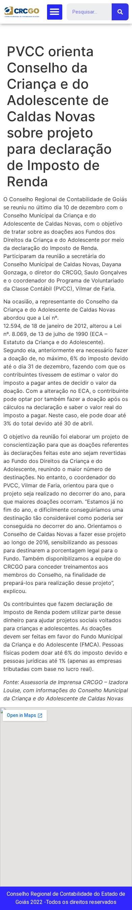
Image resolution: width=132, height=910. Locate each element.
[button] (54, 12)
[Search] (120, 11)
